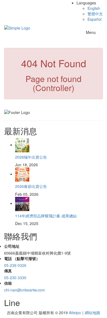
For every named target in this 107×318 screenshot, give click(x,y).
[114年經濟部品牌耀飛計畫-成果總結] (22, 203)
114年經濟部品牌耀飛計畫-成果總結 (46, 215)
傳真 (8, 270)
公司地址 (11, 246)
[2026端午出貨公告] (22, 144)
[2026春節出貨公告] (22, 174)
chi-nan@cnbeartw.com (24, 290)
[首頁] (17, 27)
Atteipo (75, 312)
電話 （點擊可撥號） (22, 258)
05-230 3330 (15, 277)
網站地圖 (92, 312)
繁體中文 (95, 13)
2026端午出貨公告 (31, 157)
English (94, 8)
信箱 (8, 283)
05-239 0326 (15, 265)
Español (95, 19)
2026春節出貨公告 (31, 186)
